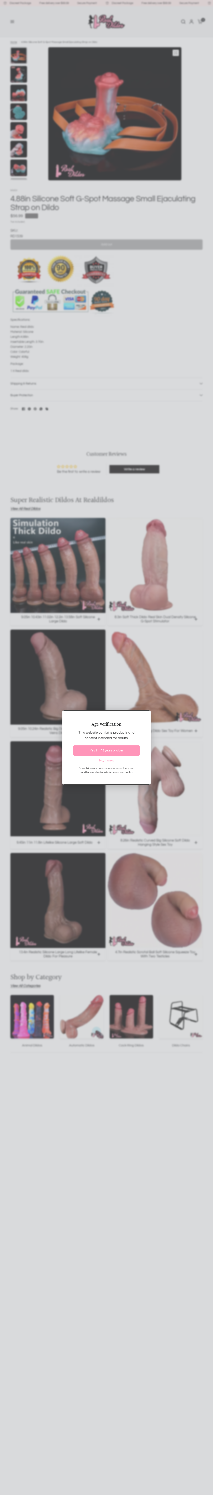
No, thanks (106, 760)
